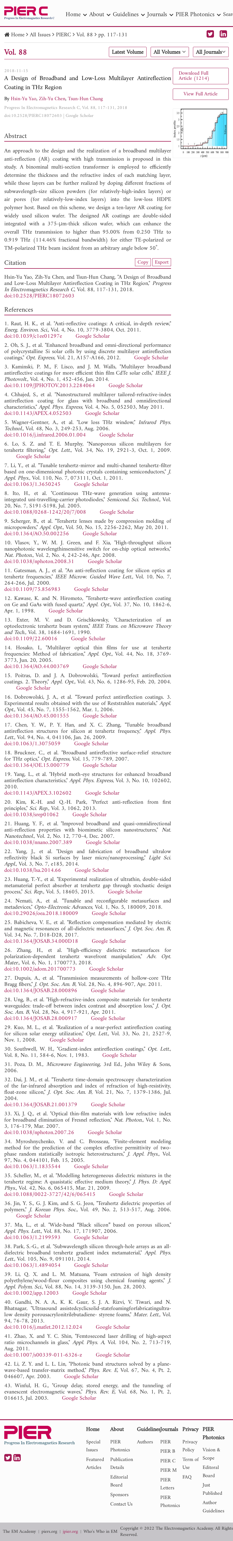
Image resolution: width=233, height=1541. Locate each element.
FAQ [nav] (187, 1477)
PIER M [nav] (168, 1470)
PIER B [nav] (167, 1451)
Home (17, 35)
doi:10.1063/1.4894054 (32, 1266)
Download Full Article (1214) (194, 76)
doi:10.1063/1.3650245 (32, 485)
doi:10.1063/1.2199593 (32, 1238)
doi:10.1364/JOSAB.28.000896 (40, 991)
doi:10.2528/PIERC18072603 (33, 116)
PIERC (63, 35)
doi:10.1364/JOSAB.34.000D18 (41, 941)
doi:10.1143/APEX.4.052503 (38, 414)
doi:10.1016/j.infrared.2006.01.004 (45, 435)
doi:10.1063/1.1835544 (32, 1167)
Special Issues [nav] (93, 1446)
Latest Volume (127, 52)
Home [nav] (73, 14)
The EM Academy (19, 1532)
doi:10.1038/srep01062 (31, 815)
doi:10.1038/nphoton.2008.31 (39, 562)
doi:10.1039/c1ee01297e (33, 336)
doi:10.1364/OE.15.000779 (36, 765)
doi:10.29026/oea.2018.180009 (41, 914)
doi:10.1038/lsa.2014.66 (32, 871)
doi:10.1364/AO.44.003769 (36, 667)
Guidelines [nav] (126, 14)
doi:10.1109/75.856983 (32, 590)
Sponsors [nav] (119, 1494)
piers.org (49, 1532)
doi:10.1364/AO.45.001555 (36, 716)
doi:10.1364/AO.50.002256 (36, 534)
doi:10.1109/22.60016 (30, 639)
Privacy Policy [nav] (189, 1446)
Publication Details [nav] (121, 1463)
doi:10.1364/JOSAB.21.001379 (40, 1105)
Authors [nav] (145, 1442)
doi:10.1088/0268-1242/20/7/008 (45, 512)
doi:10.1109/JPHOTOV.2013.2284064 (49, 386)
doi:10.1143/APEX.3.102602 (38, 793)
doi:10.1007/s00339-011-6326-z (43, 1355)
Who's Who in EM (100, 1532)
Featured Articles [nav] (95, 1463)
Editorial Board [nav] (119, 1481)
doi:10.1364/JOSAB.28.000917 (40, 1019)
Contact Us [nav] (121, 1504)
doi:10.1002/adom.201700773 (40, 969)
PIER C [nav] (168, 1461)
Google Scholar (79, 116)
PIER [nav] (165, 1442)
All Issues (40, 35)
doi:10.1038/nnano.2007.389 (38, 843)
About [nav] (96, 14)
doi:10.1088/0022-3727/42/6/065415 (49, 1195)
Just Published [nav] (212, 1489)
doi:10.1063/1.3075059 (32, 744)
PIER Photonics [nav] (195, 14)
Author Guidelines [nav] (213, 1506)
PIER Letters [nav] (167, 1484)
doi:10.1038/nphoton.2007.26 (39, 1133)
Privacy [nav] (190, 1430)
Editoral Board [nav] (211, 1471)
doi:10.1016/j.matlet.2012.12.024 (43, 1327)
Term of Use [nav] (190, 1463)
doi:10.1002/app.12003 (31, 1293)
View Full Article (201, 94)
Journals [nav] (157, 14)
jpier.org (70, 1532)
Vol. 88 (84, 35)
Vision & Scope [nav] (211, 1454)
